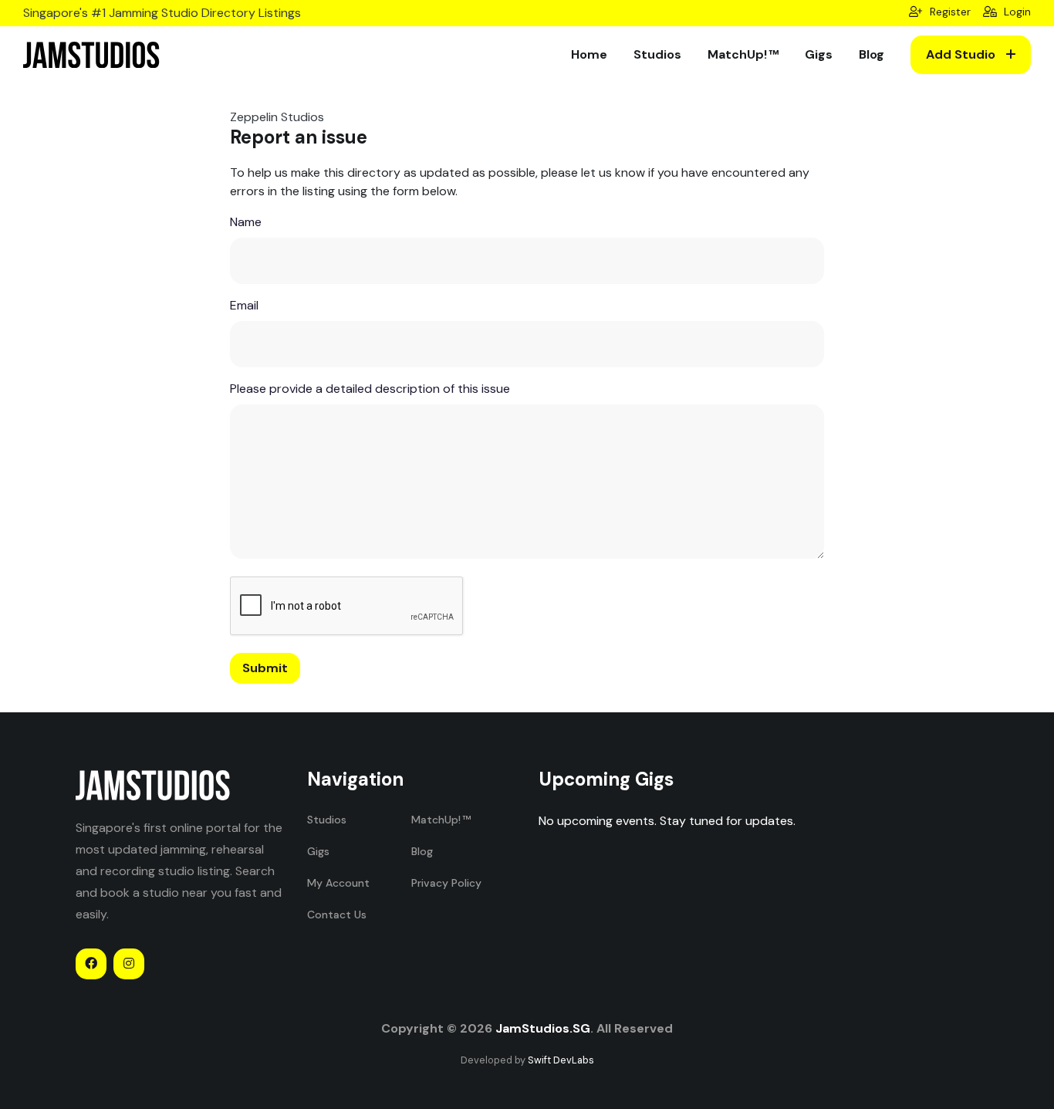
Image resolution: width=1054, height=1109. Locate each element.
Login (1016, 12)
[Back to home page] (91, 55)
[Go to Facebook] (91, 963)
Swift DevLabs (561, 1060)
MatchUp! (737, 54)
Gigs (819, 54)
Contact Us (337, 914)
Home (589, 54)
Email (244, 305)
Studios (657, 54)
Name (246, 222)
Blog (871, 54)
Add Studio (962, 54)
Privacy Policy (446, 883)
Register (949, 12)
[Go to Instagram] (128, 963)
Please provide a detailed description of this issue (370, 388)
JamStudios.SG (542, 1028)
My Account (338, 883)
